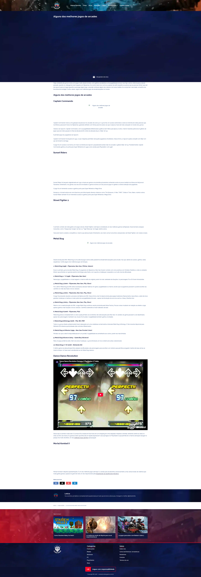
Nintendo (90, 554)
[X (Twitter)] (62, 483)
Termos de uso (124, 560)
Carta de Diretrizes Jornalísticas (129, 551)
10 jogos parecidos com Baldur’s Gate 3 (131, 535)
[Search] (147, 5)
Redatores (123, 554)
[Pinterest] (68, 483)
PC (88, 557)
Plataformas (112, 5)
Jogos (104, 5)
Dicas (90, 5)
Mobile (89, 551)
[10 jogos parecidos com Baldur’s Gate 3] (133, 524)
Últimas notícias (75, 5)
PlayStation (90, 560)
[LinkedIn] (74, 483)
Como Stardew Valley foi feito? (64, 535)
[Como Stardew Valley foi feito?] (68, 524)
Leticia (67, 494)
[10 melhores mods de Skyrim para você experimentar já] (100, 524)
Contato (122, 557)
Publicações (90, 549)
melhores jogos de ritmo (81, 437)
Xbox (88, 563)
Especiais (97, 5)
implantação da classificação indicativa (107, 473)
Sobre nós (123, 549)
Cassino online (124, 5)
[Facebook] (55, 483)
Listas (85, 5)
